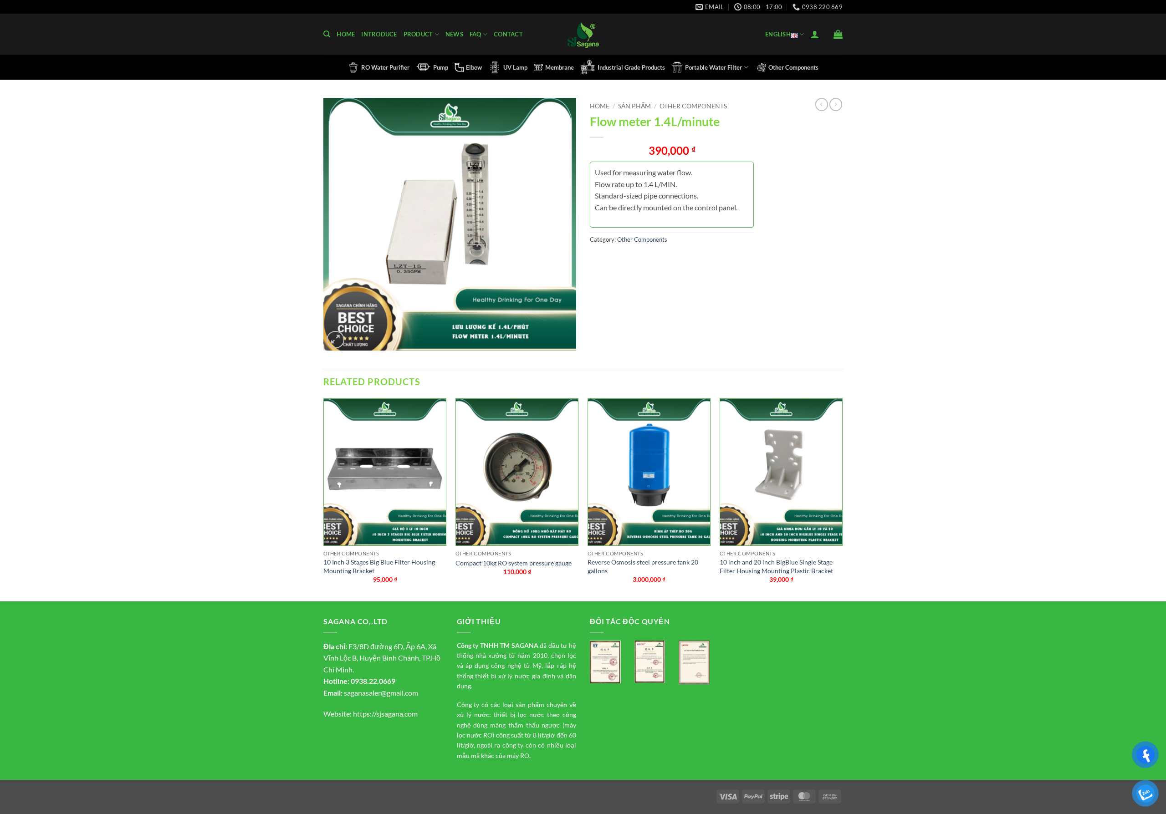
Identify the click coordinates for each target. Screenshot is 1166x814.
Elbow (474, 67)
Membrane (559, 67)
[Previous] (324, 498)
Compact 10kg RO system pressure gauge (513, 563)
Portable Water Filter (713, 67)
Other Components (793, 67)
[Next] (842, 498)
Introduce (379, 34)
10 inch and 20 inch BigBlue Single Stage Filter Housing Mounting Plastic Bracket (776, 566)
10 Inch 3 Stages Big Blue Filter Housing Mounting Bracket (379, 566)
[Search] (326, 34)
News (454, 34)
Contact (508, 34)
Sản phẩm (634, 106)
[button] (814, 34)
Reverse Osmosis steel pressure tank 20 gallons (643, 566)
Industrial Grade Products (631, 67)
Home (346, 34)
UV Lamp (515, 67)
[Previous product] (835, 104)
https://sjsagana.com (385, 713)
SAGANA (524, 645)
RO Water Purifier (385, 67)
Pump (440, 67)
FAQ (475, 34)
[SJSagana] (583, 34)
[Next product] (821, 104)
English (778, 34)
